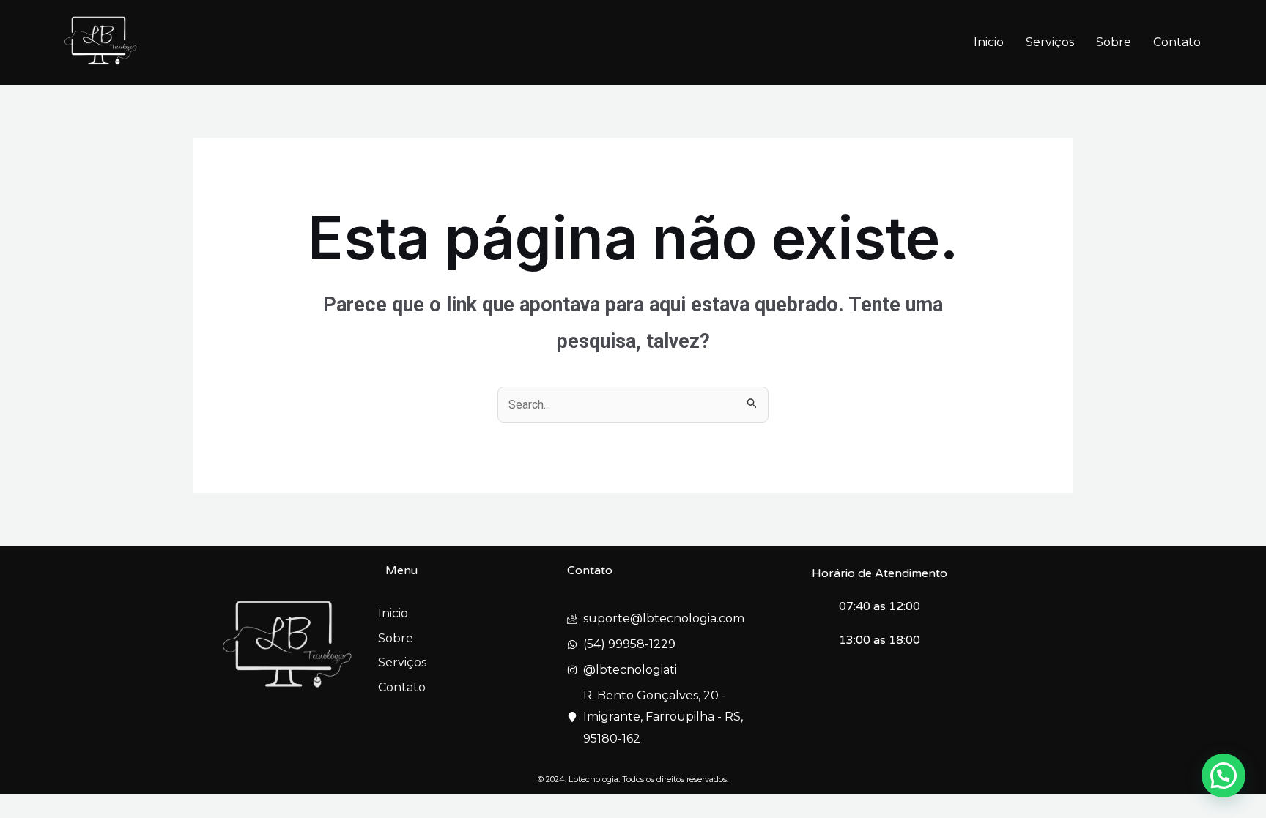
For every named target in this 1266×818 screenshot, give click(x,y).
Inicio (989, 42)
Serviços (1050, 42)
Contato (1177, 42)
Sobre (1113, 42)
